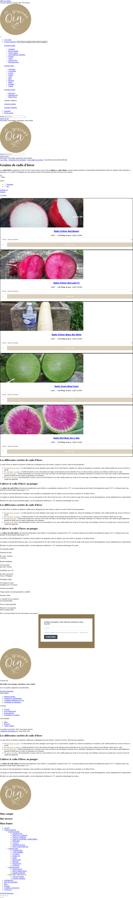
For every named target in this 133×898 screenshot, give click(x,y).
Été (8, 186)
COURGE (16, 854)
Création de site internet (7, 731)
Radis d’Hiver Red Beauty (66, 231)
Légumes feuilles (9, 45)
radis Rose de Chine (13, 468)
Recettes (7, 886)
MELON (15, 862)
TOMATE (15, 865)
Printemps (10, 184)
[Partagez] (5, 895)
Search (2, 116)
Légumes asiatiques (10, 107)
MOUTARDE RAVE (19, 871)
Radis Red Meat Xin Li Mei (66, 438)
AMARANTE (17, 833)
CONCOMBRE (17, 852)
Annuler (2, 192)
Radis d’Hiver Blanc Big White (66, 334)
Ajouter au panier (70, 244)
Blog (5, 884)
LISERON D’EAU (18, 845)
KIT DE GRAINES (10, 882)
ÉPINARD (16, 841)
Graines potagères (17, 160)
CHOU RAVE (17, 869)
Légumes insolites (10, 104)
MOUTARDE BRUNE (20, 847)
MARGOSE (16, 860)
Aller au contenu (5, 1)
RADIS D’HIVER (18, 873)
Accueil (3, 160)
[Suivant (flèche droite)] (3, 897)
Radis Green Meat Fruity (66, 386)
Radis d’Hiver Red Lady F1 (66, 283)
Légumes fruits (9, 66)
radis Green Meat (12, 477)
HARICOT (16, 856)
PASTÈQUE (16, 863)
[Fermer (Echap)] (7, 895)
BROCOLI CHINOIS (19, 835)
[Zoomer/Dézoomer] (1, 895)
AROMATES (8, 880)
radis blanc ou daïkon (13, 472)
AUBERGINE (17, 850)
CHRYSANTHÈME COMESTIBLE (24, 839)
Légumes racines (9, 90)
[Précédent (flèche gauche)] (1, 897)
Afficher (4, 190)
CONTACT (8, 890)
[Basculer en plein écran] (3, 895)
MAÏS (14, 858)
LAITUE (15, 843)
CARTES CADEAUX (11, 888)
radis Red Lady (11, 474)
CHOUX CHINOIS (19, 837)
